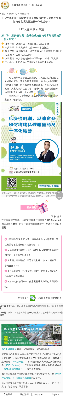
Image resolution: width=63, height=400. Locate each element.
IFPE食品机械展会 (22, 377)
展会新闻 (24, 13)
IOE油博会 (18, 361)
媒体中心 (13, 13)
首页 (4, 13)
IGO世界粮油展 (9, 349)
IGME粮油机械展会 (13, 369)
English (55, 394)
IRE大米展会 (12, 365)
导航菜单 (8, 394)
